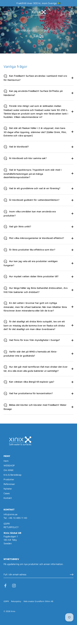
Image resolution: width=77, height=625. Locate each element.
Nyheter (8, 488)
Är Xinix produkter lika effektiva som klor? (31, 249)
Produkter (9, 479)
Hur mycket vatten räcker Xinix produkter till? (33, 276)
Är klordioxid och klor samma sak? (27, 158)
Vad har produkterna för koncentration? (30, 393)
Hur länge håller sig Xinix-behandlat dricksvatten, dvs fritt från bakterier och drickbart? (36, 289)
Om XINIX (8, 470)
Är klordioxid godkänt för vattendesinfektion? (33, 199)
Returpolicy (16, 601)
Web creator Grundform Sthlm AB (38, 601)
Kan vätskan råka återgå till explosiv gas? (31, 381)
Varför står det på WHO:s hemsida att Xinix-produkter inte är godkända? (30, 353)
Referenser (9, 484)
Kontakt (8, 497)
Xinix (13, 611)
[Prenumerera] (71, 574)
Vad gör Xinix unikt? (19, 226)
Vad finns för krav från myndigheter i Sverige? (34, 340)
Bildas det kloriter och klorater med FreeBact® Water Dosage (35, 407)
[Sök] (63, 13)
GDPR (7, 523)
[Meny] (6, 13)
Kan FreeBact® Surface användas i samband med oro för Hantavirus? (35, 78)
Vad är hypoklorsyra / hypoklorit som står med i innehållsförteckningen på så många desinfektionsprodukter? (32, 173)
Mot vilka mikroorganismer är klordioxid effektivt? (36, 238)
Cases (7, 493)
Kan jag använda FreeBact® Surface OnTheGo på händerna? (33, 92)
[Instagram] (14, 585)
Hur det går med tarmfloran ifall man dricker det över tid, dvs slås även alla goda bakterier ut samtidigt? (36, 368)
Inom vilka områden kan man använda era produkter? (30, 213)
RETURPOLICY (11, 527)
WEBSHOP (9, 465)
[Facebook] (5, 585)
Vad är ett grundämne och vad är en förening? (34, 188)
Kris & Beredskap (12, 474)
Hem (6, 460)
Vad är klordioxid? (18, 146)
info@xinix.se (10, 514)
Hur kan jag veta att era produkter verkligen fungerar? (31, 263)
